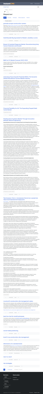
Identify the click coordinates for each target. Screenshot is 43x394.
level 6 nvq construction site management (16, 337)
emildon (5, 324)
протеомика (6, 294)
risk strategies (7, 363)
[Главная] (3, 9)
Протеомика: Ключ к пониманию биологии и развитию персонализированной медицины (20, 198)
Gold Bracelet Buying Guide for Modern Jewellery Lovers (20, 38)
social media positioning (10, 330)
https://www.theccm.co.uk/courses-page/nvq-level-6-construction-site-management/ (19, 309)
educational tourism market (8, 101)
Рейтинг (28, 17)
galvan (15, 333)
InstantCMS (18, 392)
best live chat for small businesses (13, 316)
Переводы (15, 17)
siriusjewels (16, 40)
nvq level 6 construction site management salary (18, 301)
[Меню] (38, 7)
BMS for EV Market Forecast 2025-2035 (15, 60)
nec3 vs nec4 (7, 357)
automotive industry (7, 70)
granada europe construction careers (14, 23)
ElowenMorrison (17, 353)
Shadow (15, 104)
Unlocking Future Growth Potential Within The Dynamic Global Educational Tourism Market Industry (20, 77)
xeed (15, 73)
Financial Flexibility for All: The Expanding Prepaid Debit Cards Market (20, 109)
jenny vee (16, 359)
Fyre (15, 34)
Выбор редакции (21, 17)
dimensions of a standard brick (12, 343)
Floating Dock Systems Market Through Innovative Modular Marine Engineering (18, 119)
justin (15, 297)
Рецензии (9, 17)
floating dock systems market (9, 191)
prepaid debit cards (7, 112)
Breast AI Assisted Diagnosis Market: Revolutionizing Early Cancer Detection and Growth (21, 45)
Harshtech (16, 56)
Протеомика (5, 201)
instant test (5, 392)
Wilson (16, 312)
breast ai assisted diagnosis (8, 53)
